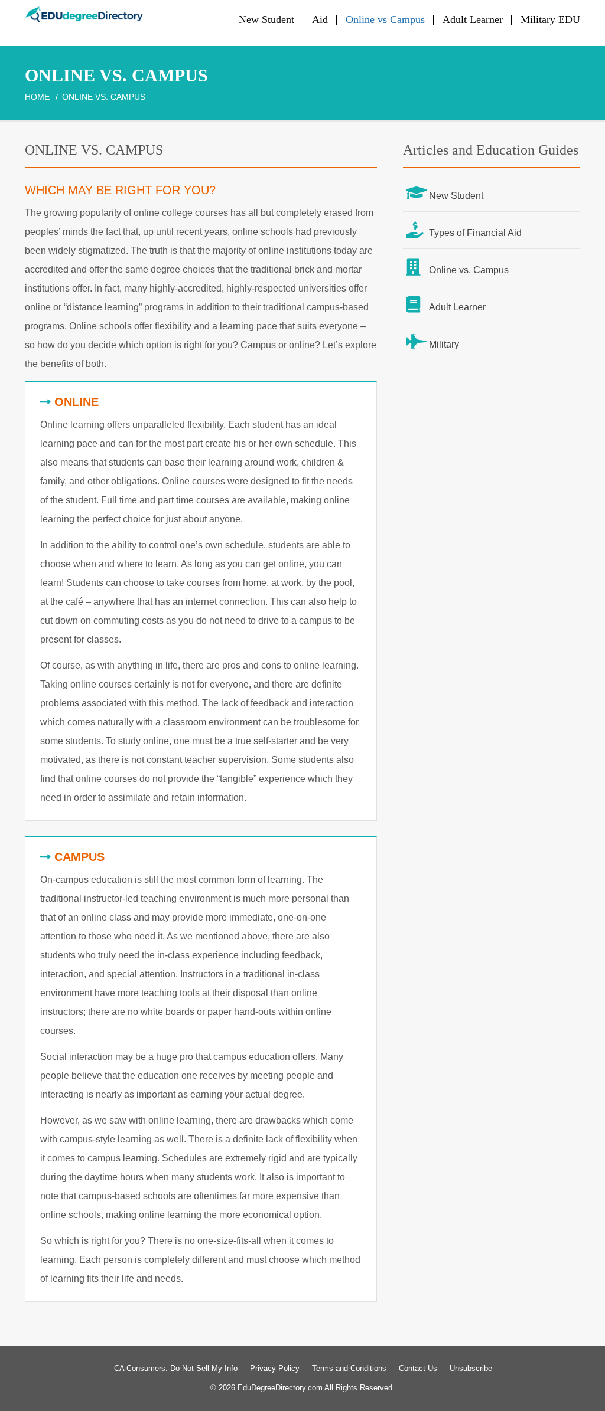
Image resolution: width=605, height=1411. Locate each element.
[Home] (84, 13)
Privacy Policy (275, 1368)
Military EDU (550, 19)
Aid (320, 19)
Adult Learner (473, 19)
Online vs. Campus (469, 270)
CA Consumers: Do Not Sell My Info (176, 1368)
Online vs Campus (385, 19)
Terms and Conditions (349, 1368)
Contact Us (418, 1368)
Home (37, 97)
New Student (266, 19)
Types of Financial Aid (475, 233)
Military (444, 344)
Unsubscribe (471, 1368)
